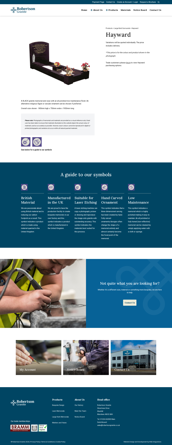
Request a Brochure (148, 2)
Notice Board (140, 10)
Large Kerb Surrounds (122, 28)
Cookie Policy (60, 442)
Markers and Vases (59, 423)
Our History (79, 405)
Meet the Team (80, 411)
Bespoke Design (58, 405)
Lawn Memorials (58, 411)
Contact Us (110, 2)
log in (128, 63)
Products (113, 10)
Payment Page (98, 2)
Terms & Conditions (48, 442)
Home (84, 10)
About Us (97, 10)
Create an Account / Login (127, 2)
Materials (126, 10)
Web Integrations (155, 442)
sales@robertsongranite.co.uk (108, 425)
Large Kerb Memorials (60, 417)
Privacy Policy (35, 442)
